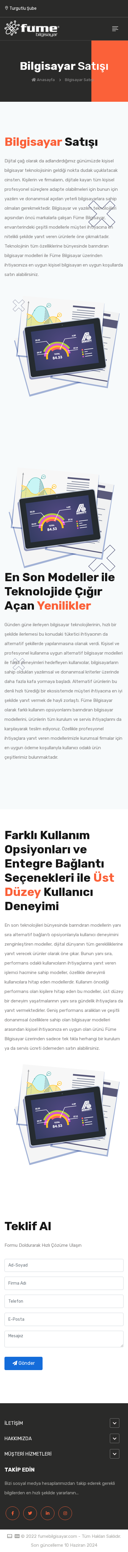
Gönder (26, 1363)
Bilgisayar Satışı (80, 79)
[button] (64, 1423)
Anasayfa (46, 79)
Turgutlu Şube (23, 8)
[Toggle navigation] (115, 29)
